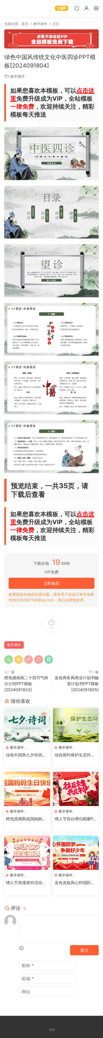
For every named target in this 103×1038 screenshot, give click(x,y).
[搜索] (76, 8)
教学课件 (17, 76)
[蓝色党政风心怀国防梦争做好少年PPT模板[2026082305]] (76, 853)
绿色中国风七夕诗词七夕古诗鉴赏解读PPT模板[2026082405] (26, 755)
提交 (84, 950)
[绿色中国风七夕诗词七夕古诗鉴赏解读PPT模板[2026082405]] (27, 725)
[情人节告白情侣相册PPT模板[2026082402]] (76, 789)
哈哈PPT (12, 8)
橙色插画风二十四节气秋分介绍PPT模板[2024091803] (26, 683)
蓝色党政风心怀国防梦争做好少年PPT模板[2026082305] (76, 883)
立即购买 (51, 583)
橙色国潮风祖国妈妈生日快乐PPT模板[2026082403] (26, 819)
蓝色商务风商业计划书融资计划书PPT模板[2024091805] (77, 683)
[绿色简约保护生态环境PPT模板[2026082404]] (76, 725)
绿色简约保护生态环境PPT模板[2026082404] (75, 755)
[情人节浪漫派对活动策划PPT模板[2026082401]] (27, 853)
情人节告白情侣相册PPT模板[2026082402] (75, 819)
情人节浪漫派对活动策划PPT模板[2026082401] (26, 883)
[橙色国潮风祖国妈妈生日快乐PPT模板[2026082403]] (27, 789)
